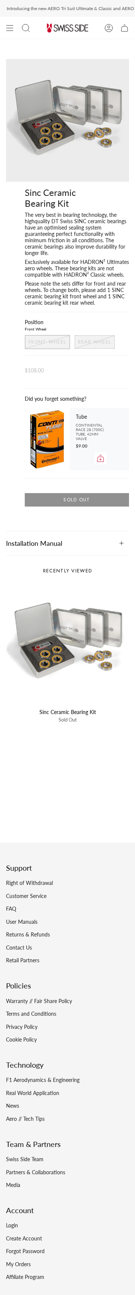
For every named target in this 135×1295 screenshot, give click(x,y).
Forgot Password (25, 1251)
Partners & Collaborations (35, 1172)
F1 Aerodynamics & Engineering (43, 1080)
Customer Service (26, 896)
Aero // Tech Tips (25, 1119)
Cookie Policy (21, 1039)
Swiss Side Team (25, 1159)
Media (13, 1185)
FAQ (11, 908)
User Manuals (22, 922)
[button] (25, 28)
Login (12, 1225)
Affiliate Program (25, 1277)
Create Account (24, 1238)
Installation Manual (34, 543)
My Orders (18, 1264)
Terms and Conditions (31, 1014)
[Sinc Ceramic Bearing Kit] (67, 643)
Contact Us (19, 947)
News (12, 1105)
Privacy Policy (22, 1027)
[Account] (108, 28)
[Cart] (124, 28)
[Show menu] (9, 28)
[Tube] (47, 439)
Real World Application (32, 1093)
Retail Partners (22, 960)
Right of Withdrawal (29, 883)
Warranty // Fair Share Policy (39, 1001)
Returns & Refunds (28, 934)
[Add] (100, 458)
